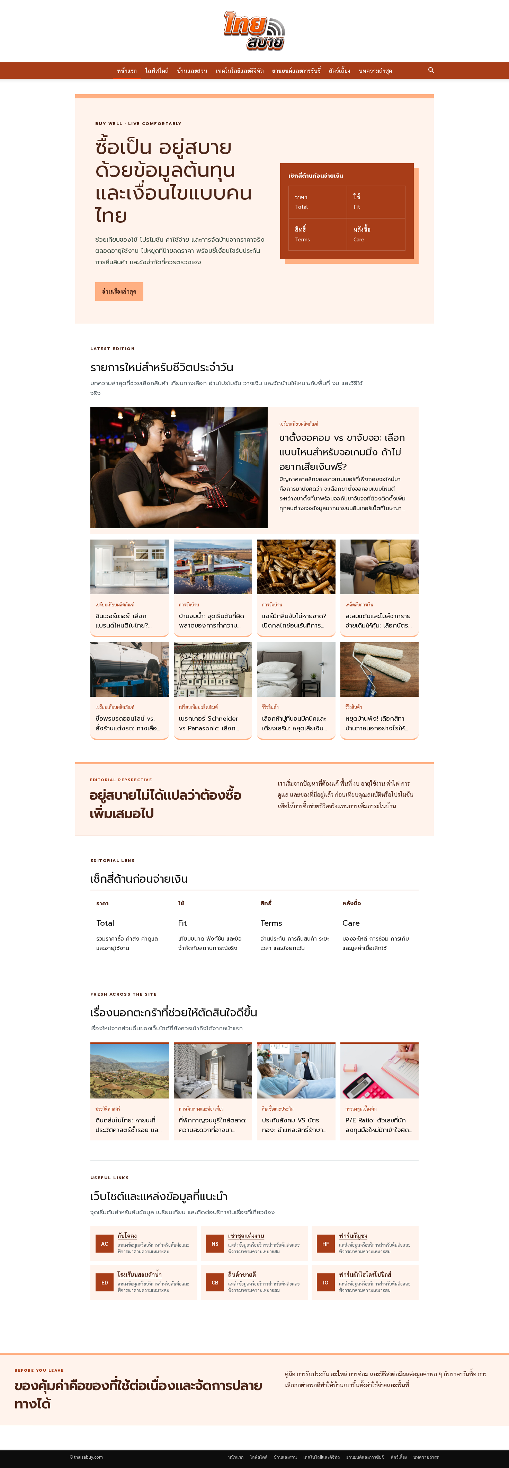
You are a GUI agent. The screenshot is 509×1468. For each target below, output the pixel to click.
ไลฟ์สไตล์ (157, 70)
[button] (431, 71)
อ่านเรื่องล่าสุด (119, 291)
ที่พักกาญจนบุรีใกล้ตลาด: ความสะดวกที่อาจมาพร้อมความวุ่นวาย (213, 1130)
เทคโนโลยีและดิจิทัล (240, 70)
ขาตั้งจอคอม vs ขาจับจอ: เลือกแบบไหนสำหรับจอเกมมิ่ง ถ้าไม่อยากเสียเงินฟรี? (342, 452)
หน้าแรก (127, 70)
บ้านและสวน (192, 70)
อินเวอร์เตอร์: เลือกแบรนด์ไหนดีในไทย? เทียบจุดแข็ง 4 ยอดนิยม (128, 625)
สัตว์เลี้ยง (339, 70)
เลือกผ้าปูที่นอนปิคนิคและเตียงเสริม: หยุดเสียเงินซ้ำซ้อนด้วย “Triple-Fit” (296, 728)
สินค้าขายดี (242, 1274)
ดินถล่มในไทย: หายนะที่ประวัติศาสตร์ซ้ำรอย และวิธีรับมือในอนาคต (128, 1130)
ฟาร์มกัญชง (353, 1235)
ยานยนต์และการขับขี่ (296, 70)
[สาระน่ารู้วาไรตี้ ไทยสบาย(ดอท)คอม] (254, 31)
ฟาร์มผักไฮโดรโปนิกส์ (365, 1274)
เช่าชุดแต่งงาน (246, 1235)
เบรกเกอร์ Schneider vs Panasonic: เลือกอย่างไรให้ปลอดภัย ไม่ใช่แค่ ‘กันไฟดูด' (211, 733)
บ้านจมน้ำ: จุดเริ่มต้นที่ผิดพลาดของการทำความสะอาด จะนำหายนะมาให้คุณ (211, 630)
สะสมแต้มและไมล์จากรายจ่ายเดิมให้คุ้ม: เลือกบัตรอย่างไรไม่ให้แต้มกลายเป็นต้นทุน (378, 630)
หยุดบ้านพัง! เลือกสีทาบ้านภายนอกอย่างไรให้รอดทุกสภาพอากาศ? (375, 728)
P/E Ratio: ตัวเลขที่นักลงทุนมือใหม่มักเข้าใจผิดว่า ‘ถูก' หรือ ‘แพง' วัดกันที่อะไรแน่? (377, 1134)
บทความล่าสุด (375, 70)
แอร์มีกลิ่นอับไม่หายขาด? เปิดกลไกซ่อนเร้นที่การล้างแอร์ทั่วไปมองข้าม (294, 625)
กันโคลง (127, 1235)
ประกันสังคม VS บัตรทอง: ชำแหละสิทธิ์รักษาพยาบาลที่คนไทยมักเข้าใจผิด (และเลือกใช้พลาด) (295, 1134)
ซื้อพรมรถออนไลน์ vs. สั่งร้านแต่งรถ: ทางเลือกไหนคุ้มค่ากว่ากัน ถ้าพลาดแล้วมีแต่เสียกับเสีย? (129, 733)
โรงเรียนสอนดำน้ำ (140, 1274)
